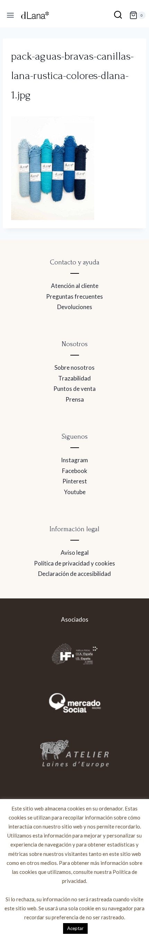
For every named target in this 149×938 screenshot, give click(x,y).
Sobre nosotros (74, 367)
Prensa (74, 399)
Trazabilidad (74, 378)
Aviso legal (75, 552)
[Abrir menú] (10, 15)
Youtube (75, 492)
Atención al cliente (74, 285)
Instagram (74, 460)
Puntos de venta (74, 388)
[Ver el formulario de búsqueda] (118, 15)
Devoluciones (74, 306)
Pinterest (74, 481)
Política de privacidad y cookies (74, 563)
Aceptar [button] (75, 928)
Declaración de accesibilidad (74, 573)
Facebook (74, 470)
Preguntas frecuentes (74, 296)
